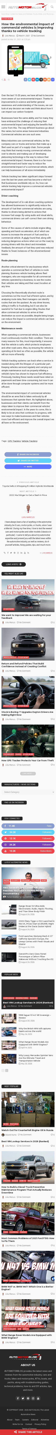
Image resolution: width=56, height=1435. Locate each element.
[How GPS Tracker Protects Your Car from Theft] (28, 741)
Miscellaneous (10, 657)
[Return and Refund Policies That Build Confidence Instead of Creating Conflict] (28, 644)
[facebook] (28, 826)
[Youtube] (28, 851)
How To (23, 1181)
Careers (25, 1420)
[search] (52, 7)
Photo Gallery (10, 1329)
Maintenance (33, 1181)
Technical (14, 1232)
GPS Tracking (14, 441)
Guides (18, 754)
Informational (22, 998)
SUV (19, 1329)
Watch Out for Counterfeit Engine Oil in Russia (27, 1130)
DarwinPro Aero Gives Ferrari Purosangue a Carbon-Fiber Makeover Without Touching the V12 (36, 956)
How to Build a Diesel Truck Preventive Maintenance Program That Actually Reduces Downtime (26, 1190)
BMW (6, 1280)
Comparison (9, 998)
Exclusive (26, 880)
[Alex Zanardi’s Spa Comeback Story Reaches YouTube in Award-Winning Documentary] (28, 883)
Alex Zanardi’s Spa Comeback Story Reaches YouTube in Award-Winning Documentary (24, 890)
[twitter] (28, 832)
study (26, 238)
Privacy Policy (40, 1424)
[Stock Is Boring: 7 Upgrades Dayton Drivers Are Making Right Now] (28, 692)
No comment (39, 36)
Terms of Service (29, 1429)
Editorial (34, 1420)
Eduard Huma (10, 1135)
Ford (6, 1232)
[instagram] (28, 844)
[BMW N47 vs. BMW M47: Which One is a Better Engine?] (28, 1267)
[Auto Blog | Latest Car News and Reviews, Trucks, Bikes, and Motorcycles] (25, 1356)
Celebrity (15, 880)
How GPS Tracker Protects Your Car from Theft (27, 760)
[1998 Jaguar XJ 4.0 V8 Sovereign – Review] (8, 1018)
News (44, 880)
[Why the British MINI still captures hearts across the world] (8, 1032)
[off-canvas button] (3, 7)
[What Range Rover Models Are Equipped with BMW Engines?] (8, 1045)
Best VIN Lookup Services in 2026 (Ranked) (28, 1002)
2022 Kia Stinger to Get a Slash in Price (28, 495)
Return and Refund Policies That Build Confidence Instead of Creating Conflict (23, 665)
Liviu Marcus (10, 36)
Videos (6, 883)
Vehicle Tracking (29, 441)
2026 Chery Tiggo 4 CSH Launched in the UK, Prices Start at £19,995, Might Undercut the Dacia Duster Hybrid (37, 924)
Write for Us (18, 1424)
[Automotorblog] (28, 6)
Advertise (45, 1420)
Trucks (7, 1181)
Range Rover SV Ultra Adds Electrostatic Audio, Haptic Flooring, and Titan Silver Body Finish (36, 909)
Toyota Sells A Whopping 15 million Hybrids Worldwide (28, 486)
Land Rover (8, 1326)
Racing (6, 880)
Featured (35, 880)
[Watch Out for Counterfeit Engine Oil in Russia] (28, 1109)
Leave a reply (12, 564)
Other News (7, 19)
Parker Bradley (13, 897)
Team (17, 1420)
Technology (9, 754)
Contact (28, 1424)
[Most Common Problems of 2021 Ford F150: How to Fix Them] (28, 1218)
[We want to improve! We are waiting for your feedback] (28, 595)
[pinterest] (28, 838)
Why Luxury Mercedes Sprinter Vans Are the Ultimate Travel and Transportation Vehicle (36, 1058)
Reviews (33, 998)
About (9, 1420)
